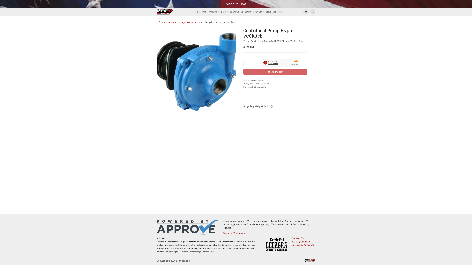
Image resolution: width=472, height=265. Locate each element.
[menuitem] (197, 11)
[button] (312, 11)
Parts (176, 22)
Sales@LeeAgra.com (303, 244)
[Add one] (258, 63)
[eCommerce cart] (306, 11)
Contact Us (298, 238)
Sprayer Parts (189, 22)
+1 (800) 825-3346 (301, 241)
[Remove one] (246, 63)
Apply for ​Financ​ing (233, 233)
